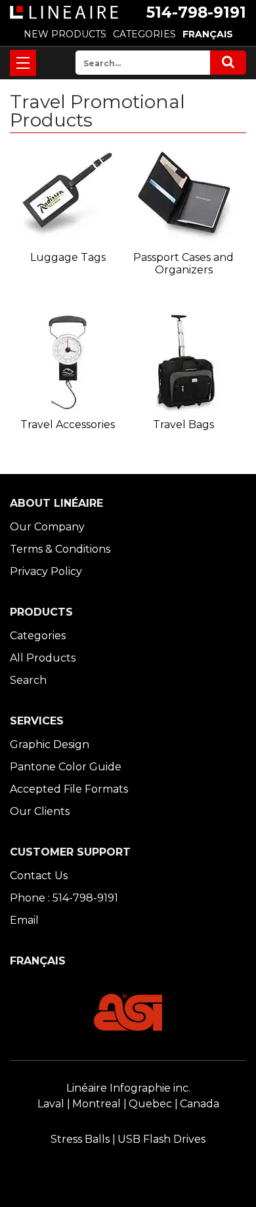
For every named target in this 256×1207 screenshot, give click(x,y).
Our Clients (40, 811)
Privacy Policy (46, 571)
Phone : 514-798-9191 (64, 898)
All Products (42, 658)
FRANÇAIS (207, 34)
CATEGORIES (144, 34)
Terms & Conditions (60, 549)
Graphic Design (49, 744)
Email (24, 920)
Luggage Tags (68, 257)
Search (28, 680)
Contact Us (39, 875)
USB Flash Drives (161, 1139)
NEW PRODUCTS (65, 34)
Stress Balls (80, 1139)
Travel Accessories (67, 424)
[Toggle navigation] (23, 63)
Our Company (47, 527)
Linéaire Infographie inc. (128, 1088)
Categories (38, 635)
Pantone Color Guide (65, 767)
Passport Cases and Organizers (183, 263)
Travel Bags (183, 424)
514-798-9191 (196, 12)
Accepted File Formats (69, 789)
